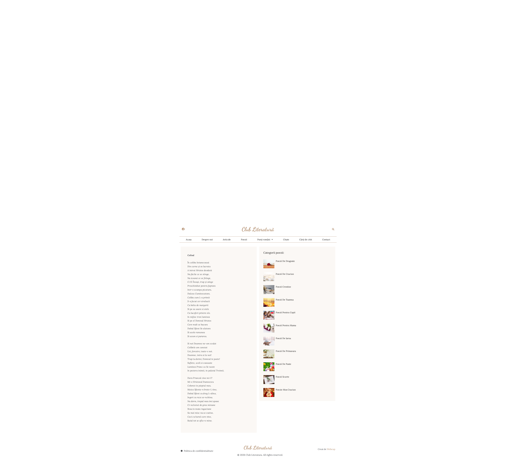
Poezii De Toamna (285, 299)
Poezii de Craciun (285, 274)
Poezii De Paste (283, 364)
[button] (333, 229)
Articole (227, 239)
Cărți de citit (305, 239)
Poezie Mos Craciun (286, 389)
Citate (286, 239)
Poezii (244, 239)
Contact (326, 239)
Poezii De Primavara (286, 351)
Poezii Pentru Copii (285, 312)
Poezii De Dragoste (285, 261)
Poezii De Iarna (283, 338)
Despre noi (207, 239)
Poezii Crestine (283, 286)
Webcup (331, 449)
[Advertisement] (80, 19)
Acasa (188, 239)
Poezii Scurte (282, 376)
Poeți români (263, 239)
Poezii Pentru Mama (286, 325)
